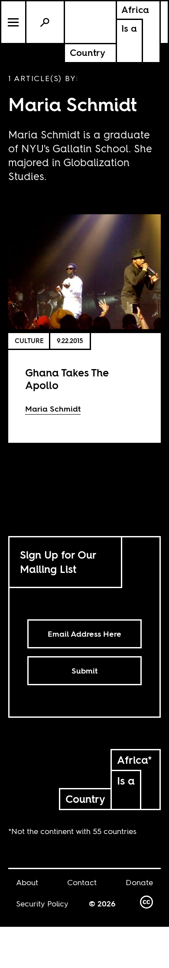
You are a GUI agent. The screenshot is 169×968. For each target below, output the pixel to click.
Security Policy (42, 903)
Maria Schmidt (53, 408)
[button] (13, 22)
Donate (139, 882)
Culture (29, 340)
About (27, 882)
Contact (82, 882)
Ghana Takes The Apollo (67, 379)
